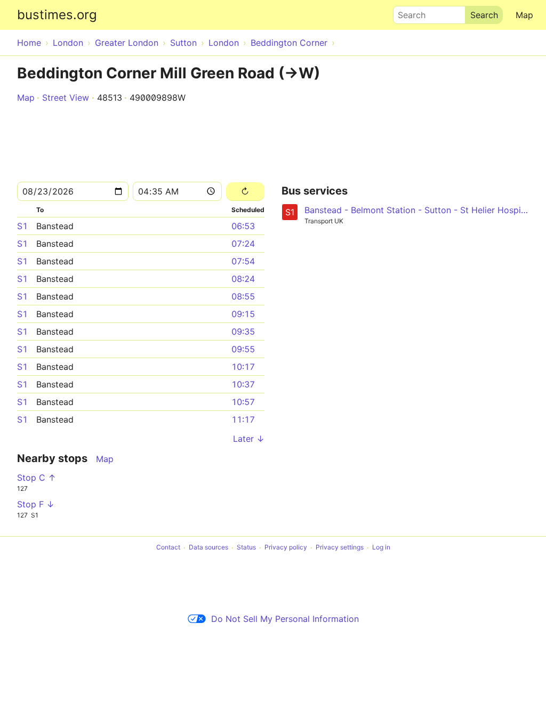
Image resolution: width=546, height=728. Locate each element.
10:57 (243, 402)
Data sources (208, 548)
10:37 (243, 384)
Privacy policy (285, 548)
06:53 (243, 226)
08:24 (243, 278)
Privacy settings (340, 548)
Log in (381, 548)
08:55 (243, 296)
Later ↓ (248, 438)
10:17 (243, 366)
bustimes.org (57, 14)
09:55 (243, 349)
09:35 (243, 331)
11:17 (243, 419)
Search (407, 12)
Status (246, 548)
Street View (65, 97)
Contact (168, 548)
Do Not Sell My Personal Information (285, 618)
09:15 (243, 314)
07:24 (243, 243)
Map (524, 15)
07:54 (243, 261)
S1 (22, 226)
